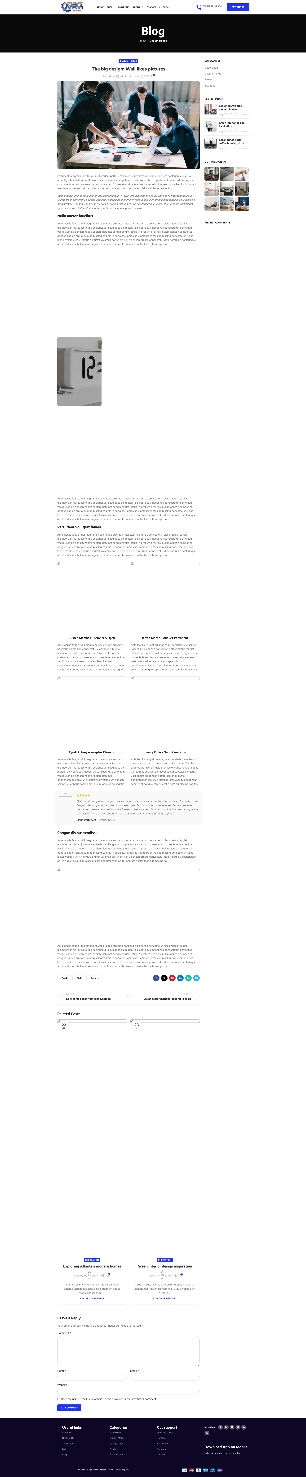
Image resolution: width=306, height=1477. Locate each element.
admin (123, 76)
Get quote (237, 7)
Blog (64, 1454)
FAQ (64, 1449)
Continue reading (92, 1298)
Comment (64, 1333)
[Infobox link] (209, 7)
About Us (67, 1432)
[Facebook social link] (156, 978)
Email (134, 1370)
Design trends (158, 40)
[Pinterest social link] (172, 978)
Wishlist (161, 1454)
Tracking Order (165, 1432)
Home (142, 40)
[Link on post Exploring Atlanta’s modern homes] (92, 1139)
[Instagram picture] (211, 174)
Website (62, 1384)
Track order (68, 1443)
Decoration (92, 1260)
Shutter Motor (117, 1438)
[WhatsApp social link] (188, 978)
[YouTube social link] (232, 1427)
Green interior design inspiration (165, 1266)
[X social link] (164, 978)
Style (79, 978)
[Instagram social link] (226, 1427)
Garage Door (116, 1443)
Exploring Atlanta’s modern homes (92, 1266)
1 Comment (241, 114)
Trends (95, 978)
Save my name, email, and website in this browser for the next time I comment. (109, 1399)
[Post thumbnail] (210, 110)
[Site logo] (73, 7)
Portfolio (161, 1438)
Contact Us (68, 1438)
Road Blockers (117, 1454)
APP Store (162, 1443)
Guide (65, 978)
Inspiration (164, 1260)
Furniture (209, 79)
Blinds (113, 1449)
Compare (162, 1449)
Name (62, 1370)
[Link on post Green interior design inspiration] (165, 1139)
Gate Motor (115, 1432)
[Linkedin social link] (180, 978)
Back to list (128, 996)
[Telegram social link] (196, 978)
